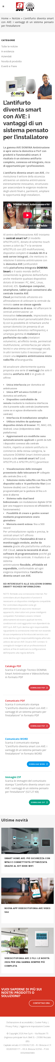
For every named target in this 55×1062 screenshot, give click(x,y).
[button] (41, 1003)
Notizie (16, 18)
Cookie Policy (41, 1022)
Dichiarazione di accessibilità (19, 1022)
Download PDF (38, 688)
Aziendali (6, 56)
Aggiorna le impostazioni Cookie (35, 1026)
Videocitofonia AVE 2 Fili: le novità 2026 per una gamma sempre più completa (27, 962)
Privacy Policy (12, 1026)
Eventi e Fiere (9, 66)
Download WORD (37, 764)
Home (4, 18)
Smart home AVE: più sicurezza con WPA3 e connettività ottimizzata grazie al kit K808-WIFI (27, 862)
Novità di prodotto (11, 61)
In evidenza (7, 51)
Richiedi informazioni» (27, 586)
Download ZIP (38, 802)
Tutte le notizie (9, 46)
